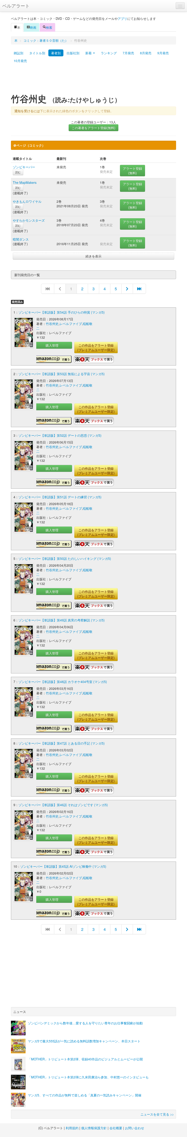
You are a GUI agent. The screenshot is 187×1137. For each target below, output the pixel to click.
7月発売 (128, 53)
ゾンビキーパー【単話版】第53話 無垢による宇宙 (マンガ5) (61, 373)
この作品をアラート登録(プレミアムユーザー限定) (96, 347)
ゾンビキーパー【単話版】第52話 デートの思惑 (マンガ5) (59, 435)
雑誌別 (18, 53)
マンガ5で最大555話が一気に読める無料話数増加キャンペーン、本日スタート (84, 1041)
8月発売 (145, 53)
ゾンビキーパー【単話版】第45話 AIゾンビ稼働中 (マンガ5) (63, 866)
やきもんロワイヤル (27, 201)
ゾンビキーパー (24, 167)
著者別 (56, 53)
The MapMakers (24, 182)
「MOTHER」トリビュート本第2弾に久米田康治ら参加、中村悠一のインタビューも (88, 1077)
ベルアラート (16, 5)
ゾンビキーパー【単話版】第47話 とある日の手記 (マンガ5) (61, 743)
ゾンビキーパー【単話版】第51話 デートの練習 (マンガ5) (59, 497)
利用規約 (72, 1128)
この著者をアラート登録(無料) (93, 127)
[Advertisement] (93, 80)
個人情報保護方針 (94, 1128)
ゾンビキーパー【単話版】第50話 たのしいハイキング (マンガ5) (64, 558)
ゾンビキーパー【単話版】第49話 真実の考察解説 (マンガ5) (61, 620)
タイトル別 (37, 53)
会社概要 (115, 1128)
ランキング (109, 53)
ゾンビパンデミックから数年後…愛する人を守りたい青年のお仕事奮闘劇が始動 (85, 1023)
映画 (33, 27)
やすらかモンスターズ (29, 220)
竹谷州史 (52, 323)
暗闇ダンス (21, 239)
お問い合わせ (134, 1128)
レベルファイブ (71, 323)
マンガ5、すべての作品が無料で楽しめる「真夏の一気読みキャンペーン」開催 (84, 1095)
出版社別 (73, 53)
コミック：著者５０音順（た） (45, 40)
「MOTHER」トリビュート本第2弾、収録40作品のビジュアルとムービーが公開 (85, 1059)
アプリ (122, 18)
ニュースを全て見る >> (157, 1114)
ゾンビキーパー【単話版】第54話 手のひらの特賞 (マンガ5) (61, 312)
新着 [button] (89, 53)
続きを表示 (93, 256)
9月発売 (163, 53)
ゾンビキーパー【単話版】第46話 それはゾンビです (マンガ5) (63, 804)
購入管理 (52, 345)
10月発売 (20, 60)
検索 (49, 27)
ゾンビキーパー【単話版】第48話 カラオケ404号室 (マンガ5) (62, 681)
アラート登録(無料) (132, 170)
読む (18, 172)
